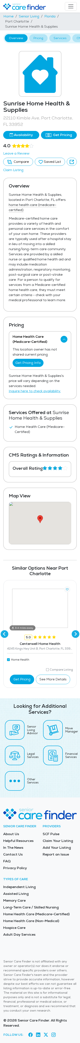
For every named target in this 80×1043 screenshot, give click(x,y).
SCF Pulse (51, 834)
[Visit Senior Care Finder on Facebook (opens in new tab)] (30, 1035)
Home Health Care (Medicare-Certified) (36, 914)
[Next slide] (75, 634)
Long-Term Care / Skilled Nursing (31, 907)
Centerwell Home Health (40, 643)
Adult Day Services (19, 934)
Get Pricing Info (28, 362)
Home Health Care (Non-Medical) (31, 921)
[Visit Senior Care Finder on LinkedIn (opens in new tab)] (38, 1035)
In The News (13, 847)
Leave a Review (16, 153)
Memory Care (14, 900)
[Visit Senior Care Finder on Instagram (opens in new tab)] (53, 1035)
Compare (21, 161)
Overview (16, 38)
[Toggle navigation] (71, 6)
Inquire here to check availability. (35, 391)
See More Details (53, 679)
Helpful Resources (18, 841)
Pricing (38, 38)
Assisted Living (16, 893)
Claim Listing (13, 170)
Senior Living (29, 16)
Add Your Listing (57, 847)
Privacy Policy (15, 868)
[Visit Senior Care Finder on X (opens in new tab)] (46, 1035)
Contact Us (13, 854)
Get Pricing (62, 135)
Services (60, 38)
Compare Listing (61, 669)
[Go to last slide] (4, 634)
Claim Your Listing (58, 841)
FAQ (7, 861)
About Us (11, 834)
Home (8, 16)
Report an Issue (56, 854)
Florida (49, 16)
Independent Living (19, 887)
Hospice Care (14, 927)
